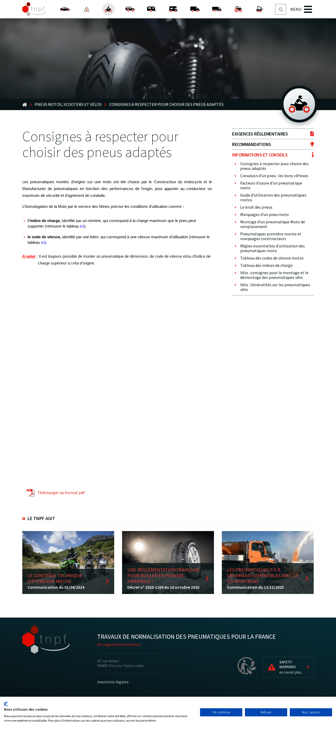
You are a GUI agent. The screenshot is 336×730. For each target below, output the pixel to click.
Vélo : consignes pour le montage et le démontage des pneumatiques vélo (274, 275)
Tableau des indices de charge (266, 265)
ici (82, 226)
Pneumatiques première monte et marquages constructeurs (270, 236)
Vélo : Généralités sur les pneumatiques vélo (275, 287)
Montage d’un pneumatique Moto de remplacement (272, 224)
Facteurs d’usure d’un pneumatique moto (271, 185)
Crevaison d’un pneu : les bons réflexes (274, 175)
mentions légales (113, 681)
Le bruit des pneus (256, 207)
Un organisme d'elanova (118, 644)
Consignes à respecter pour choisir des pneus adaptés (274, 166)
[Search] (281, 9)
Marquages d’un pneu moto (264, 214)
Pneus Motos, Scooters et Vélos (68, 104)
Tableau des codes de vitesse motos (272, 258)
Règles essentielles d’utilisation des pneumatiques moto (272, 248)
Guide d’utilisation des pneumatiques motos (273, 197)
